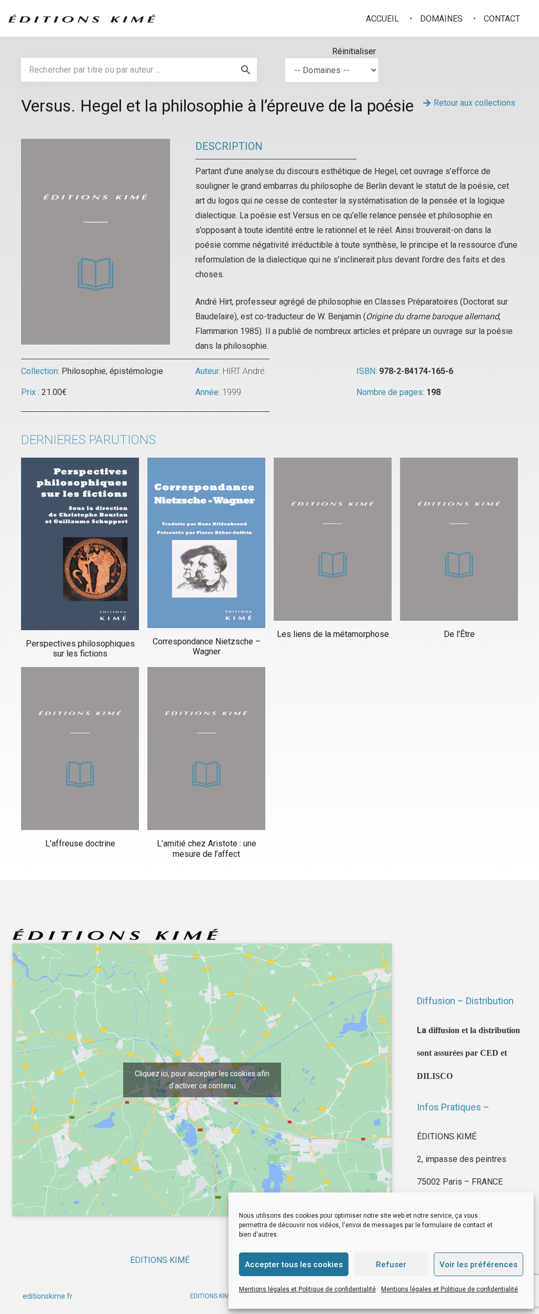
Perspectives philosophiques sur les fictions (80, 649)
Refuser (391, 1264)
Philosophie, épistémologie (112, 371)
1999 (231, 392)
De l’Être (459, 634)
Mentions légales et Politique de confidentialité (307, 1289)
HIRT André (244, 371)
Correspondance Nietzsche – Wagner (207, 646)
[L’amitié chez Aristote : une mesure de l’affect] (206, 748)
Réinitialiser (354, 51)
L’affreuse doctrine (80, 843)
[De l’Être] (459, 539)
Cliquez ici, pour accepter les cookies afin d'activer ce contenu (202, 1079)
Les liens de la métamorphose (333, 634)
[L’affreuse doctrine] (80, 748)
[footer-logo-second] (81, 19)
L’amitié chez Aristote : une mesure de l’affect (206, 848)
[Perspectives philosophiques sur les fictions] (80, 544)
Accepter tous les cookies (294, 1264)
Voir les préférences (478, 1264)
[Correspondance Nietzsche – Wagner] (206, 543)
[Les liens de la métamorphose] (333, 539)
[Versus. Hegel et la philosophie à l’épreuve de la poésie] (95, 146)
